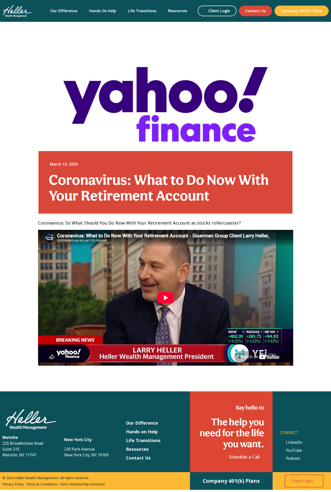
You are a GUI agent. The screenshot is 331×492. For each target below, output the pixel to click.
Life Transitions (142, 10)
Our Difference (64, 10)
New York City (78, 439)
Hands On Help (102, 10)
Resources (177, 10)
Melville (10, 437)
